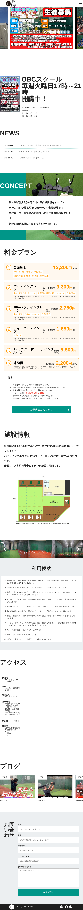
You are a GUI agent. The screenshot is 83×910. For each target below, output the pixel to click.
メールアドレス (23, 856)
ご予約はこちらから (41, 409)
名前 (19, 824)
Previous (7, 27)
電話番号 (21, 846)
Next (76, 27)
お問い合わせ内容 (24, 867)
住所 (19, 835)
